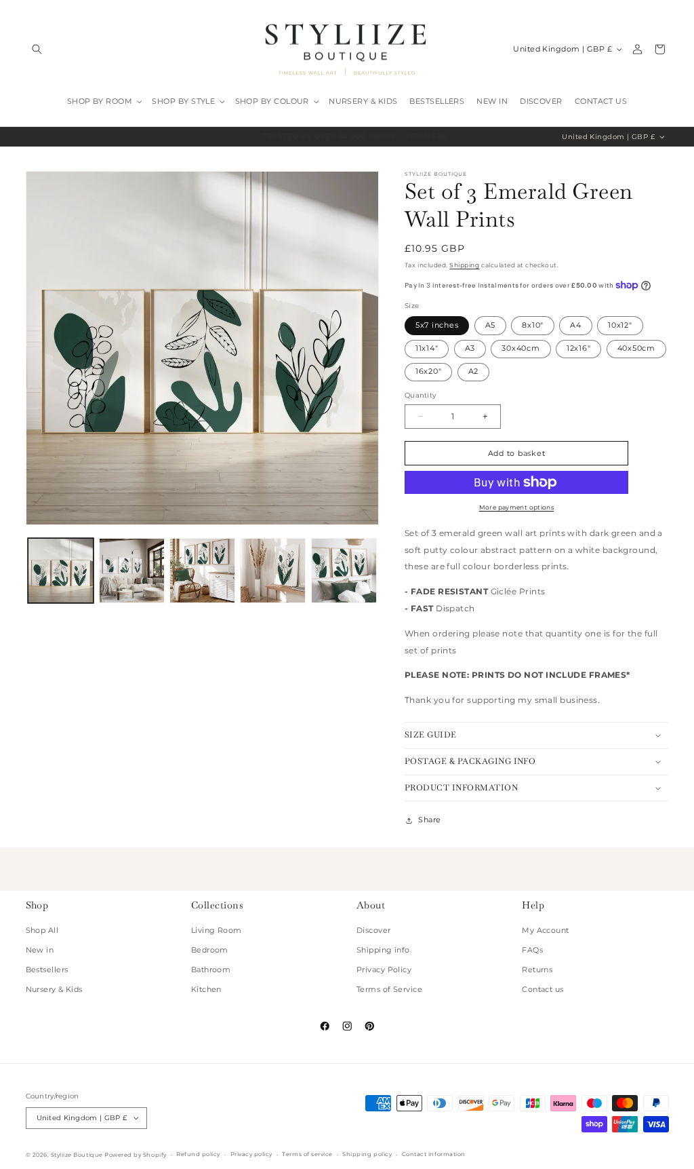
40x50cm (636, 348)
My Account (545, 930)
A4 (575, 325)
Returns (537, 969)
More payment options (516, 507)
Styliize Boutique (77, 1154)
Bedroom (209, 950)
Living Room (216, 930)
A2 (473, 371)
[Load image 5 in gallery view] (344, 571)
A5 (490, 325)
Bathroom (211, 969)
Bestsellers (47, 969)
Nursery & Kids (54, 989)
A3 (470, 348)
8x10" (533, 325)
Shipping (464, 265)
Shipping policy (367, 1154)
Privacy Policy (383, 969)
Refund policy (198, 1154)
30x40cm (520, 348)
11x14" (426, 348)
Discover (373, 930)
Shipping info (383, 950)
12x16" (579, 348)
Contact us (543, 989)
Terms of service (307, 1154)
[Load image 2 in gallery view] (132, 571)
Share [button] (429, 820)
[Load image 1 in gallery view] (61, 571)
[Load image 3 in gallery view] (202, 571)
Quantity (420, 395)
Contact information (434, 1154)
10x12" (620, 325)
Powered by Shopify (135, 1154)
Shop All (42, 930)
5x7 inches (437, 325)
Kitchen (206, 989)
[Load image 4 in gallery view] (273, 571)
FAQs (532, 950)
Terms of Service (389, 989)
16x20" (428, 371)
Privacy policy (251, 1154)
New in (40, 950)
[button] (37, 49)
